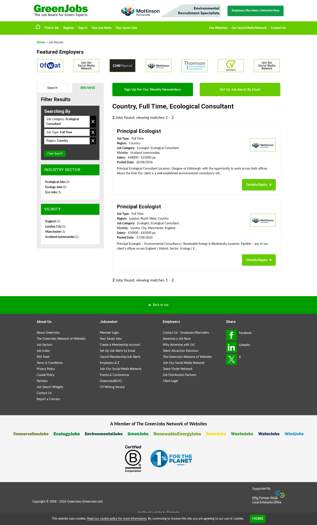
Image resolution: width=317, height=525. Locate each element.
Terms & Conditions (50, 363)
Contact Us (278, 28)
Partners (42, 381)
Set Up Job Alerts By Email (240, 89)
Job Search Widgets (50, 387)
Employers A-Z (109, 363)
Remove (93, 121)
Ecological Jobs (57, 182)
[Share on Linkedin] (231, 347)
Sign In (82, 28)
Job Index (43, 350)
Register (68, 28)
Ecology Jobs (55, 187)
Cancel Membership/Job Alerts (120, 356)
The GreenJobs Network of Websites (61, 338)
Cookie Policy (45, 375)
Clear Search (55, 153)
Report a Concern (48, 399)
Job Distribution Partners (179, 375)
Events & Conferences (114, 375)
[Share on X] (231, 359)
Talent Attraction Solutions (180, 350)
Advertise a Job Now (177, 338)
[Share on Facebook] (231, 335)
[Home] (72, 10)
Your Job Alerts (101, 28)
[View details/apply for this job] (263, 144)
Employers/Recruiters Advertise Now (255, 10)
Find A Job (52, 28)
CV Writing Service (112, 387)
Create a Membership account (120, 344)
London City (55, 226)
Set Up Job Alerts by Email (117, 350)
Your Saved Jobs (126, 28)
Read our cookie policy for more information (116, 518)
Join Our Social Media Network (120, 369)
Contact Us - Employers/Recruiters (186, 332)
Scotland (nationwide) (61, 237)
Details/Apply (256, 184)
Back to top (160, 305)
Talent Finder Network (177, 369)
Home (38, 26)
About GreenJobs (48, 332)
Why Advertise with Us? (179, 344)
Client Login (170, 381)
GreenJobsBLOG (111, 381)
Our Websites (218, 28)
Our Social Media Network (249, 28)
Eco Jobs (53, 192)
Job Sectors (44, 344)
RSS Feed (43, 356)
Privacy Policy (46, 369)
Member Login (109, 332)
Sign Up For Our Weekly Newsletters (152, 89)
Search (52, 88)
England (52, 221)
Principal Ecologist (139, 131)
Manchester (55, 231)
